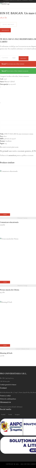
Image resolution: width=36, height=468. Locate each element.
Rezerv (24, 58)
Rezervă (5, 30)
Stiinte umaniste (24, 76)
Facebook (3, 414)
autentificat (12, 155)
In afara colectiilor (12, 76)
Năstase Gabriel (10, 82)
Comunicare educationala (9, 222)
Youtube (10, 414)
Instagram (17, 414)
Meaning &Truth (6, 353)
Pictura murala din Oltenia (9, 290)
